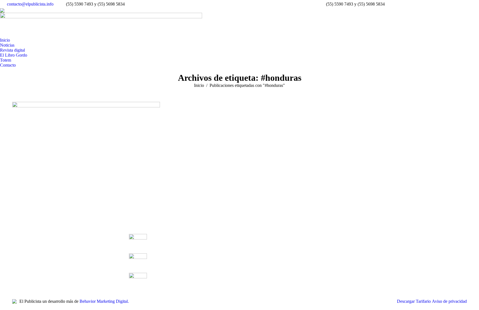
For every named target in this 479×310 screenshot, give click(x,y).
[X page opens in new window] (24, 254)
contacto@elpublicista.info (30, 4)
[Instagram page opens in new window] (41, 254)
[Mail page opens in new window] (49, 254)
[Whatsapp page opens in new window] (58, 254)
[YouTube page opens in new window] (33, 254)
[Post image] (138, 241)
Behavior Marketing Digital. (104, 301)
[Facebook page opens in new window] (16, 254)
